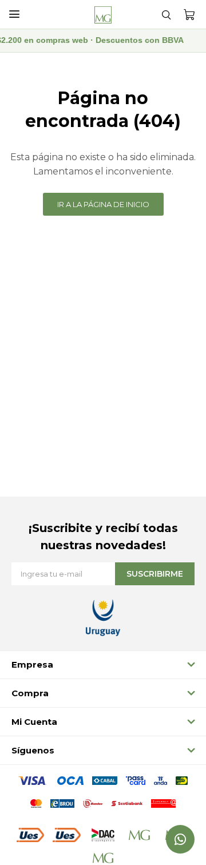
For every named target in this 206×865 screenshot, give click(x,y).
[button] (165, 14)
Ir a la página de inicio (103, 204)
